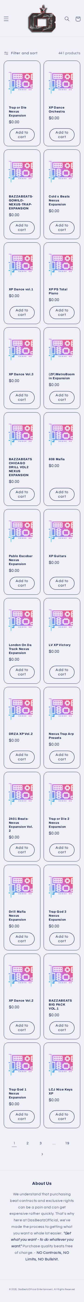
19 (67, 1143)
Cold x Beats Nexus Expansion (59, 200)
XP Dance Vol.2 (21, 1000)
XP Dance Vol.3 (21, 374)
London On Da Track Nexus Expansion (20, 649)
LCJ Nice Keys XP (61, 1091)
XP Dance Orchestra (57, 109)
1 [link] (14, 1143)
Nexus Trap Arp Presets (61, 736)
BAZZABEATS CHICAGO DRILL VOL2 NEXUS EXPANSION (20, 467)
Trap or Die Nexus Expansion (18, 111)
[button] (6, 19)
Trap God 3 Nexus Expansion (57, 915)
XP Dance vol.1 (21, 289)
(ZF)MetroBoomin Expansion (62, 376)
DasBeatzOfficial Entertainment (35, 1289)
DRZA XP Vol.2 (21, 734)
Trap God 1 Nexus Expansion (18, 1093)
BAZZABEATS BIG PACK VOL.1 (60, 1004)
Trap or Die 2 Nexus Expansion (59, 822)
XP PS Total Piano (58, 291)
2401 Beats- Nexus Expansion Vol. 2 (21, 824)
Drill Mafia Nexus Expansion (17, 915)
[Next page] (42, 1154)
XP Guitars (57, 556)
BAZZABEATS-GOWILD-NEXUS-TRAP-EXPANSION (21, 202)
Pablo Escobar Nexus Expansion (21, 560)
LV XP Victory (60, 645)
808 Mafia (57, 459)
